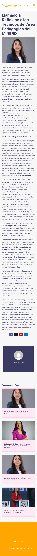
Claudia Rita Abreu (18, 362)
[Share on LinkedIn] (26, 334)
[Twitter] (20, 5)
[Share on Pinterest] (21, 334)
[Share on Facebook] (11, 334)
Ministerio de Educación (19, 82)
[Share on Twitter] (16, 334)
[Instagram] (24, 5)
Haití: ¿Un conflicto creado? (21, 137)
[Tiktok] (28, 5)
